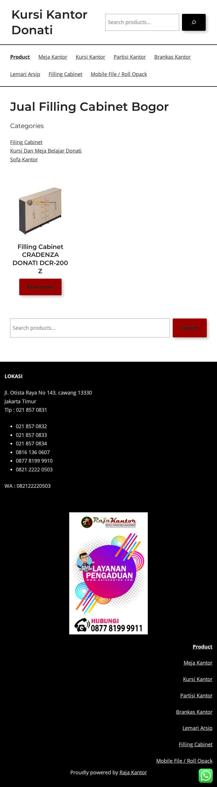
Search (189, 327)
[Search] (194, 22)
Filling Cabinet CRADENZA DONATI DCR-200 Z (40, 259)
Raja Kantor (133, 772)
